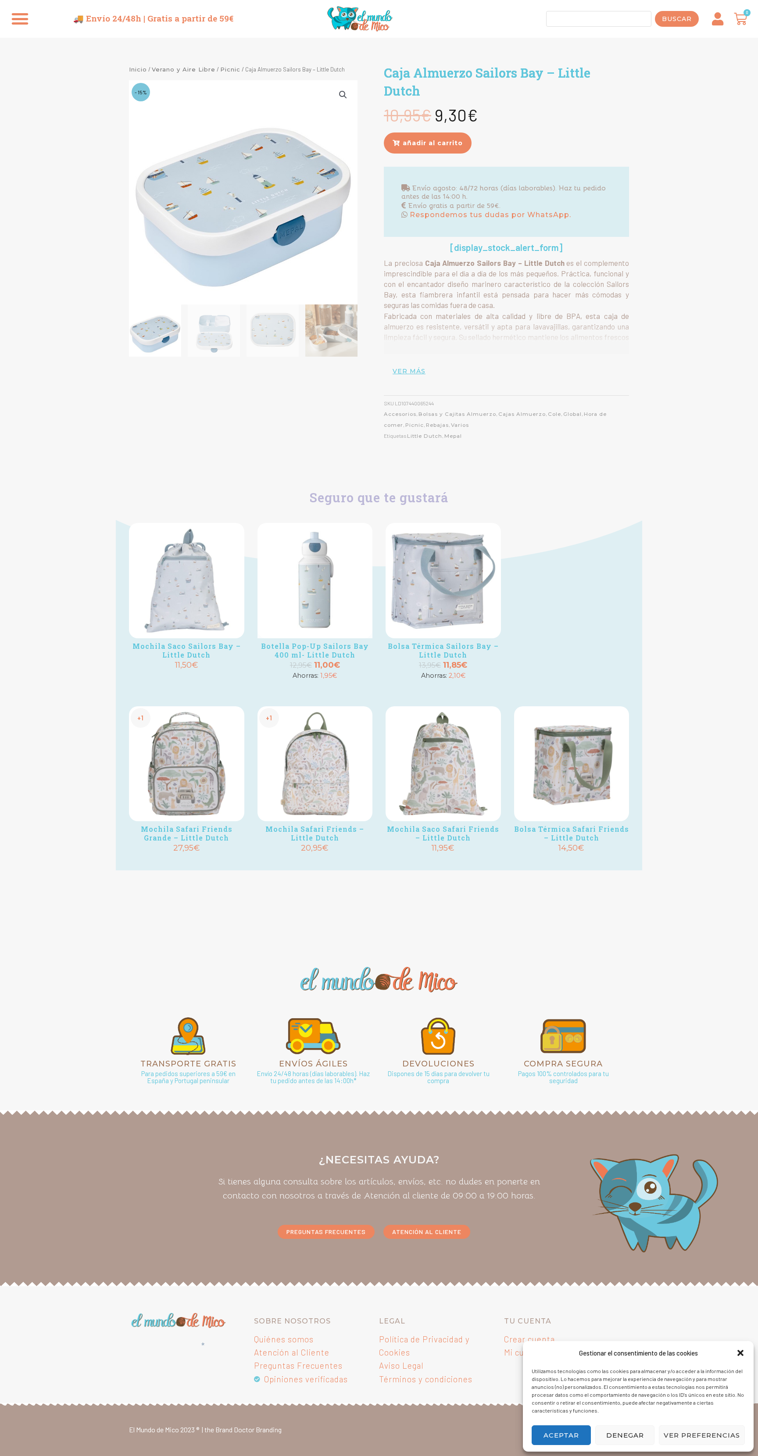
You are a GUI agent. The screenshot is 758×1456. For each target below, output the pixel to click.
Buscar (677, 19)
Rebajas (437, 425)
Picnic (230, 69)
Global (572, 414)
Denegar (625, 1435)
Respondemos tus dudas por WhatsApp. (489, 215)
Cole (554, 414)
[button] (740, 1353)
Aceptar (561, 1435)
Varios (460, 425)
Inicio (138, 69)
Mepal (453, 436)
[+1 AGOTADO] (315, 580)
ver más (409, 371)
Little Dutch (424, 436)
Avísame (315, 690)
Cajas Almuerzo (522, 414)
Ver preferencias (702, 1435)
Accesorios (400, 414)
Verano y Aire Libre (183, 69)
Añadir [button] (186, 680)
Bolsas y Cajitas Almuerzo (457, 414)
